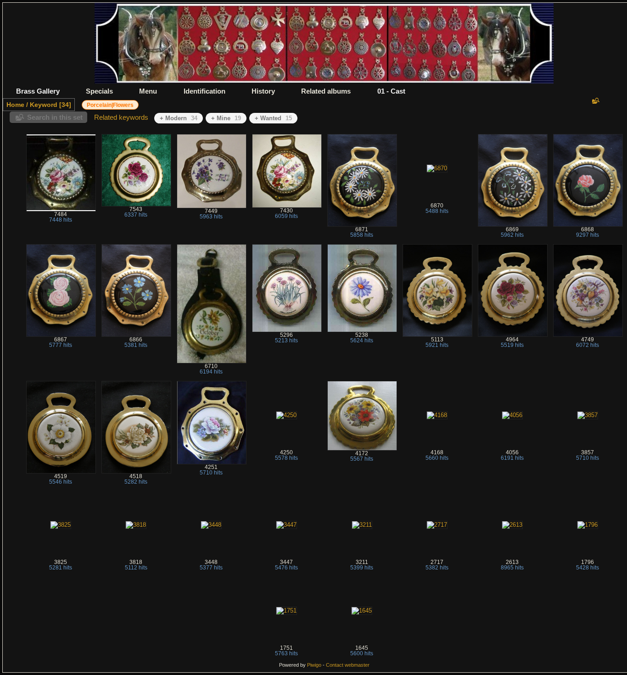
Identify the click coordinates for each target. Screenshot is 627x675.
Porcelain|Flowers (110, 105)
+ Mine (226, 118)
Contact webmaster (347, 665)
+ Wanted (273, 118)
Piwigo (314, 665)
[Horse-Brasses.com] (324, 81)
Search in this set (55, 117)
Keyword (43, 104)
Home (15, 104)
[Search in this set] (595, 100)
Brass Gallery (38, 91)
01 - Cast (391, 91)
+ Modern (178, 118)
